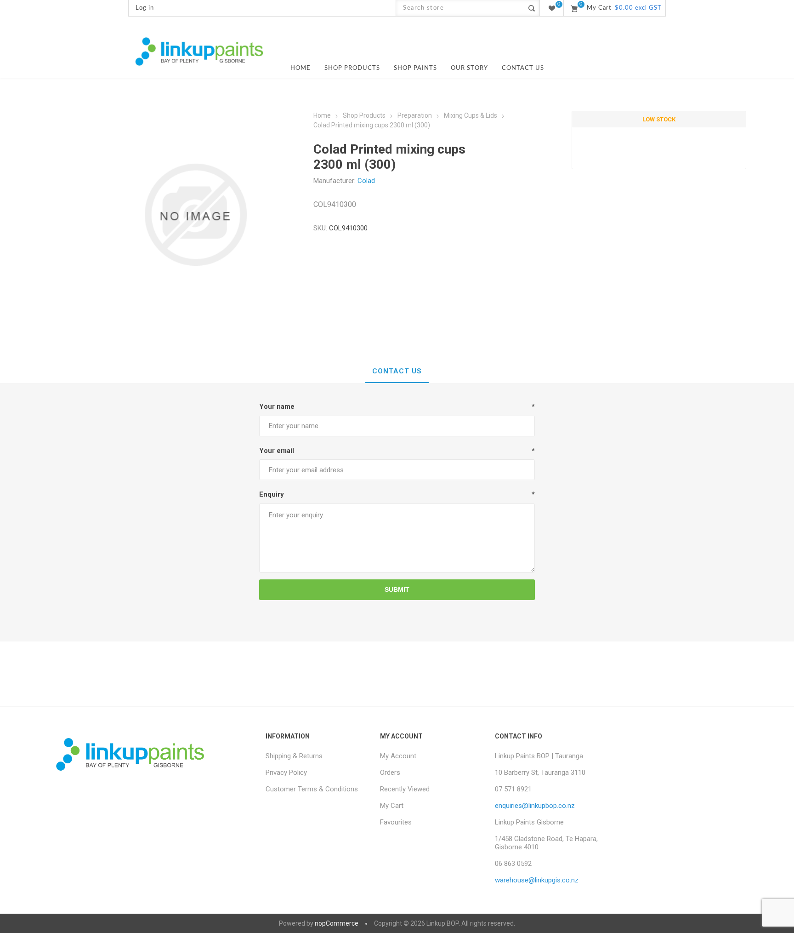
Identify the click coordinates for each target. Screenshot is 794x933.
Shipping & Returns (294, 756)
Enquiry (271, 494)
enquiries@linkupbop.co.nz (535, 805)
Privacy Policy (286, 772)
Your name (277, 406)
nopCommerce (336, 923)
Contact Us (397, 371)
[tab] (397, 371)
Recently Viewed (405, 789)
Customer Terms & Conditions (312, 789)
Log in (145, 8)
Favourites (396, 822)
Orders (390, 772)
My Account (398, 756)
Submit (397, 589)
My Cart (391, 805)
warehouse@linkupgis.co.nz (536, 880)
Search (531, 8)
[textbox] (459, 8)
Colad (366, 181)
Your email (276, 450)
